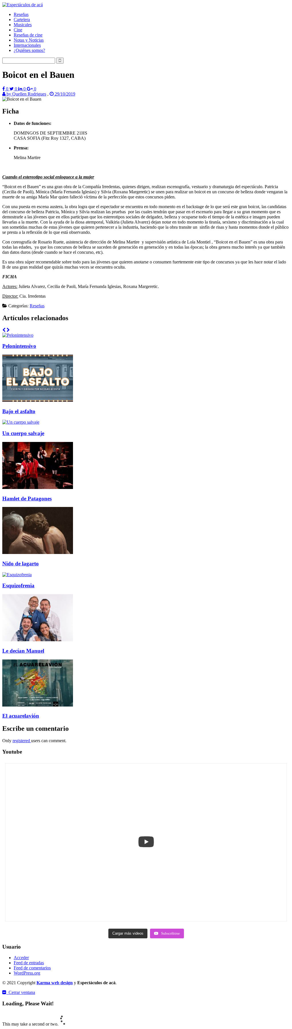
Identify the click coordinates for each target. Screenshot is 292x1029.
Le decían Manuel (23, 651)
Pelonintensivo (19, 346)
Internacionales (27, 45)
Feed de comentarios (32, 967)
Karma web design (54, 982)
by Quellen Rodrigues (25, 94)
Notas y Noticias (29, 40)
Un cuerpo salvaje (23, 433)
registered (22, 740)
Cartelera (22, 19)
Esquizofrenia (18, 585)
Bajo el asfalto (18, 411)
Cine (18, 29)
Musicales (23, 24)
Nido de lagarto (20, 564)
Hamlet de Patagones (27, 499)
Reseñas (21, 14)
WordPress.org (27, 973)
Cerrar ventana (20, 992)
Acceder (21, 957)
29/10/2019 (64, 94)
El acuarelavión (20, 716)
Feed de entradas (29, 962)
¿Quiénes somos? (29, 50)
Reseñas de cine (28, 35)
